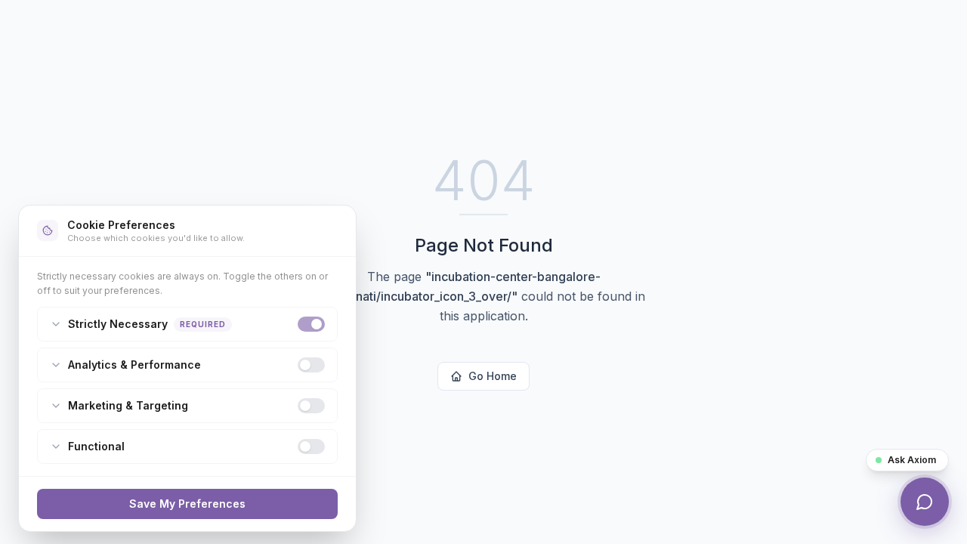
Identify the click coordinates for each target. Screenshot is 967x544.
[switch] (311, 324)
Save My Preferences (187, 503)
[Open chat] (925, 502)
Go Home (492, 375)
